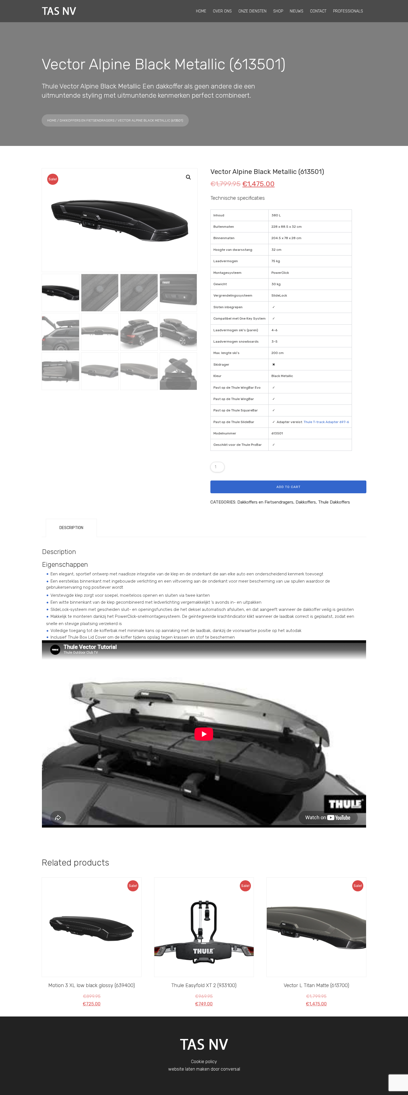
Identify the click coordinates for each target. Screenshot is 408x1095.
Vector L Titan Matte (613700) (316, 985)
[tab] (71, 528)
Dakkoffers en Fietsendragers (87, 120)
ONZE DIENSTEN (252, 11)
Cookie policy (204, 1061)
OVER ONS (222, 11)
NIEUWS (296, 11)
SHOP (278, 11)
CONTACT (318, 11)
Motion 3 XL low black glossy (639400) (91, 985)
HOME (201, 11)
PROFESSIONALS (348, 11)
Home (51, 120)
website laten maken (189, 1069)
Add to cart (288, 487)
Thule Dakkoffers (334, 502)
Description (71, 527)
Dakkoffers (306, 502)
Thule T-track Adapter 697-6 (326, 422)
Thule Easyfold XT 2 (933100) (203, 985)
